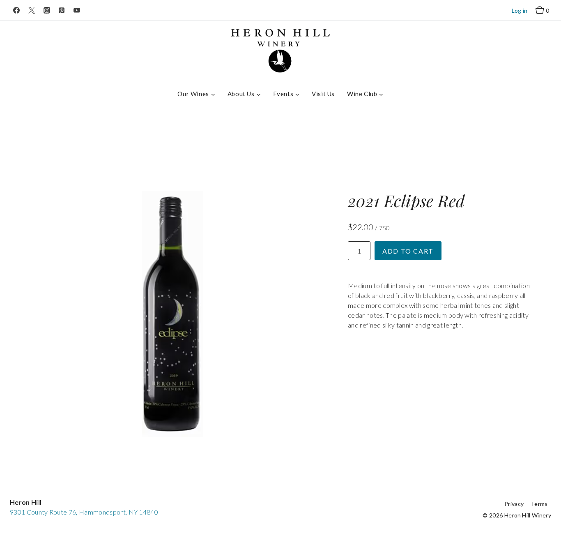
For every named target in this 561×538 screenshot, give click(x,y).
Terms (539, 503)
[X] (31, 10)
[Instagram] (46, 10)
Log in (520, 10)
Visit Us (323, 93)
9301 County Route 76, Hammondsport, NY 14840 (84, 512)
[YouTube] (76, 10)
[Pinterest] (61, 10)
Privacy (514, 503)
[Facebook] (16, 10)
